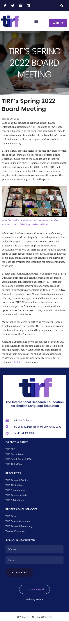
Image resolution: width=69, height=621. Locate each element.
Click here (18, 362)
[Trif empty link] (5, 5)
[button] (62, 6)
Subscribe (19, 572)
